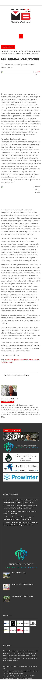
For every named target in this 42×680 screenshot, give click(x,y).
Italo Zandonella (9, 399)
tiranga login (10, 511)
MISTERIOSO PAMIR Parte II (20, 59)
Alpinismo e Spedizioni (8, 51)
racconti (23, 53)
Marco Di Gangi (10, 522)
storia (31, 51)
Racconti (25, 51)
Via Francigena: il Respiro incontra (22, 596)
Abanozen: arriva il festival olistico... (23, 584)
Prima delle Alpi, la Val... (19, 572)
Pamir (18, 53)
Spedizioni (30, 53)
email (3, 417)
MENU (21, 3)
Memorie (18, 51)
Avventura (12, 53)
